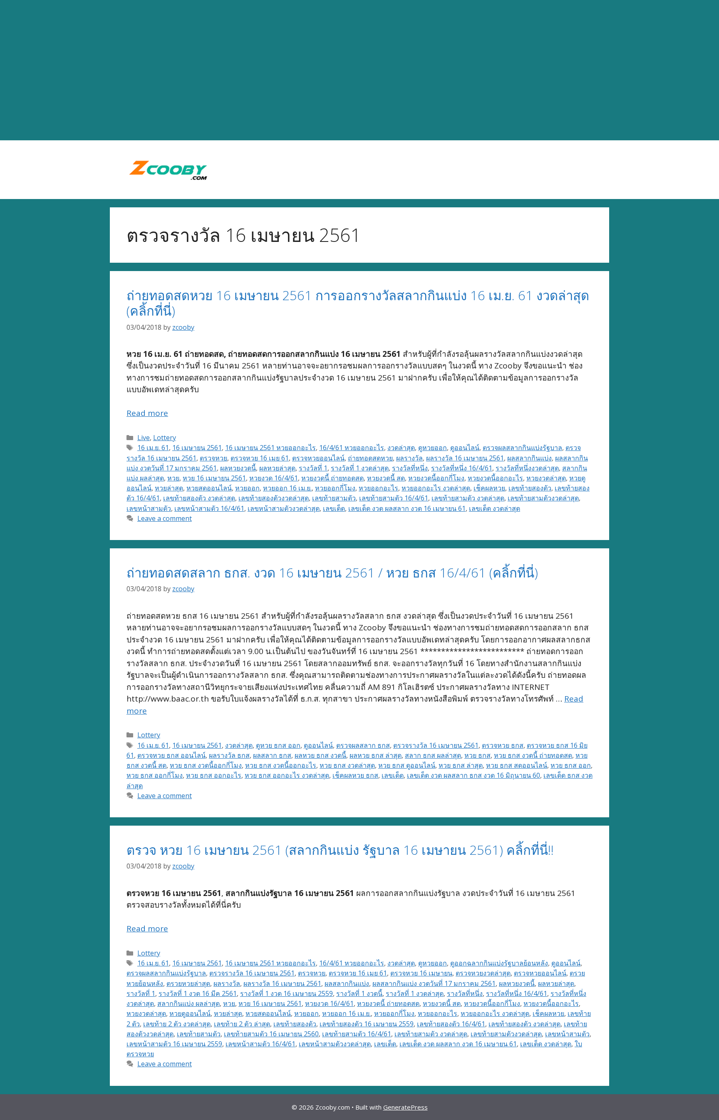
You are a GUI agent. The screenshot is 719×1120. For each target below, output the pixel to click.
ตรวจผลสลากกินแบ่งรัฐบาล (522, 447)
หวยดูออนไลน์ (190, 1013)
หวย (173, 478)
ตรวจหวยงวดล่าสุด (483, 973)
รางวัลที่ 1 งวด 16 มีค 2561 (198, 993)
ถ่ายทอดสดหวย (370, 458)
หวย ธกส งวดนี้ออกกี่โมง (206, 765)
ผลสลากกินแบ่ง (529, 458)
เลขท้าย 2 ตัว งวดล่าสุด (177, 1023)
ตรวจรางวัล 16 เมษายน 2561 (436, 745)
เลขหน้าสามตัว (148, 508)
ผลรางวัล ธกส (229, 755)
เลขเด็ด (334, 508)
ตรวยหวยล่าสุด (188, 983)
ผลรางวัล (409, 458)
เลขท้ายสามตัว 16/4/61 (393, 498)
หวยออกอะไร (378, 488)
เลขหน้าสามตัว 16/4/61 (209, 508)
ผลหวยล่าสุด (277, 468)
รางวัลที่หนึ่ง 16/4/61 (461, 468)
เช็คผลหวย (489, 488)
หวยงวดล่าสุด (546, 478)
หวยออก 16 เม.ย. (287, 488)
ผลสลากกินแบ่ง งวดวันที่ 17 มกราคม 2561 (434, 983)
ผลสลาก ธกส (272, 755)
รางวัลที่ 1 (313, 468)
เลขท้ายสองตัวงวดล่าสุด (273, 498)
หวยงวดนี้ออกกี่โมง (436, 478)
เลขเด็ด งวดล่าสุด (494, 508)
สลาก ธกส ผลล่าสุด (433, 755)
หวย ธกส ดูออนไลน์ (406, 765)
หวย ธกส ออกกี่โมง (154, 775)
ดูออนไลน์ (464, 447)
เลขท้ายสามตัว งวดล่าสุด (467, 498)
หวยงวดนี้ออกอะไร (495, 478)
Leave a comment (164, 518)
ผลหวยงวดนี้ (238, 468)
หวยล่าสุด (169, 488)
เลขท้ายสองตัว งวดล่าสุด (199, 498)
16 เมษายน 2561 (197, 447)
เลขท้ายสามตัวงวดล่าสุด (543, 498)
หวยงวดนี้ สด (386, 478)
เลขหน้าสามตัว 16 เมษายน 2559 (174, 1043)
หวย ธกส (477, 755)
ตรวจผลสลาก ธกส (363, 745)
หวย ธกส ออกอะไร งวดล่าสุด (287, 775)
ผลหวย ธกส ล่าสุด (376, 755)
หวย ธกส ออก (570, 765)
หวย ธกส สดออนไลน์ (516, 765)
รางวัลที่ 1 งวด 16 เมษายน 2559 (286, 993)
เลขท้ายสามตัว (334, 498)
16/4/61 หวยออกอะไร (351, 447)
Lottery (164, 437)
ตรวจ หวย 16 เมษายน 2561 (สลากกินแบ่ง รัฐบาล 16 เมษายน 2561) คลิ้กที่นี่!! (340, 850)
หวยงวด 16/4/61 (273, 478)
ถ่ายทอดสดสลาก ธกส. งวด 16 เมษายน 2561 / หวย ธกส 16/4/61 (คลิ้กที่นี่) (332, 572)
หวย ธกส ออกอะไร (213, 775)
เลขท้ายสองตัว (529, 488)
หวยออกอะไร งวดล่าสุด (436, 488)
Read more (147, 413)
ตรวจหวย (213, 458)
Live (143, 437)
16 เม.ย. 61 (153, 447)
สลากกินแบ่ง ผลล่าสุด (188, 1003)
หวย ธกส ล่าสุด (461, 765)
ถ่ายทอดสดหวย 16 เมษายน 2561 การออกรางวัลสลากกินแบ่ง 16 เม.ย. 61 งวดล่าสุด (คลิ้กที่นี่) (357, 302)
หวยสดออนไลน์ (209, 488)
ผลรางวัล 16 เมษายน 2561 (465, 458)
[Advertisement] (359, 70)
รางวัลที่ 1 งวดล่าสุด (360, 468)
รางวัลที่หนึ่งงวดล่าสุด (527, 468)
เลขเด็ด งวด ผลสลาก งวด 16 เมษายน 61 (407, 508)
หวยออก (247, 488)
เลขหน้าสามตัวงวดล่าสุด (284, 508)
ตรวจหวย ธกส (502, 745)
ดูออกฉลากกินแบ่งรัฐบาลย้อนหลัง (499, 963)
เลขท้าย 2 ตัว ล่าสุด (242, 1023)
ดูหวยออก (432, 447)
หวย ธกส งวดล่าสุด (347, 765)
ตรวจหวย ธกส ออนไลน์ (171, 755)
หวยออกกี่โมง (335, 488)
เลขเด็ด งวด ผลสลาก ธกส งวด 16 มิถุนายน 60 (473, 775)
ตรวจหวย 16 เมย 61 (260, 458)
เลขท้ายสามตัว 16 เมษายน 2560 (271, 1033)
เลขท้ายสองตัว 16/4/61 (451, 1023)
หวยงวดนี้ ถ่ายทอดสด (332, 478)
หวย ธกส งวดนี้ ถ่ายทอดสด (533, 755)
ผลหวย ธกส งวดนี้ (320, 755)
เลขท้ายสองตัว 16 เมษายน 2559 (367, 1023)
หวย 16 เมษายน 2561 (214, 478)
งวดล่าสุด (401, 447)
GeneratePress (405, 1107)
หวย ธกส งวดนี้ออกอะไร (280, 765)
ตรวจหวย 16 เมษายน (421, 973)
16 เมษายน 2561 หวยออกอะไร (270, 447)
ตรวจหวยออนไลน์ (318, 458)
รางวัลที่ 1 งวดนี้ (359, 993)
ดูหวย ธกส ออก (278, 745)
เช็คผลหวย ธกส (355, 775)
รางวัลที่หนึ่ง (410, 468)
